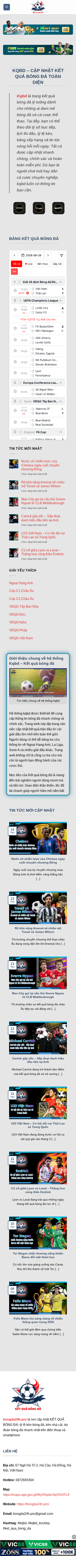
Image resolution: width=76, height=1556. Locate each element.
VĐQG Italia (17, 622)
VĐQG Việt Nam (21, 638)
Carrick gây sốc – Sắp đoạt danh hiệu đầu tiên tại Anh (40, 518)
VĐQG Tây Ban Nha (24, 606)
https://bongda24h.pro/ (33, 1504)
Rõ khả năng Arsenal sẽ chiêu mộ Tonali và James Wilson (42, 484)
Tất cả (16, 263)
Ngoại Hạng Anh (21, 583)
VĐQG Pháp (18, 630)
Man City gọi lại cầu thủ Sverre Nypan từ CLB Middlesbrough (43, 501)
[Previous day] (14, 255)
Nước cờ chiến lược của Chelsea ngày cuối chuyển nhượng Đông (40, 465)
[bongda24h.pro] (38, 7)
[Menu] (6, 7)
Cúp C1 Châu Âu (21, 591)
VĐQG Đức (17, 614)
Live (30, 263)
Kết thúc (42, 263)
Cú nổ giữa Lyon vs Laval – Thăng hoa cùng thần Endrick (42, 552)
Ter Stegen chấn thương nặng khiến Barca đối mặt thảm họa (38, 1255)
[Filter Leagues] (61, 255)
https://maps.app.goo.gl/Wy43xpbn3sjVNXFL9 (36, 1494)
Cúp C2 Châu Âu (21, 598)
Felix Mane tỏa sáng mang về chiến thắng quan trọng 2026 (38, 1320)
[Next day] (48, 255)
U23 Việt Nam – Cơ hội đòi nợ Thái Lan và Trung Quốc (43, 535)
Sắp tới (57, 263)
